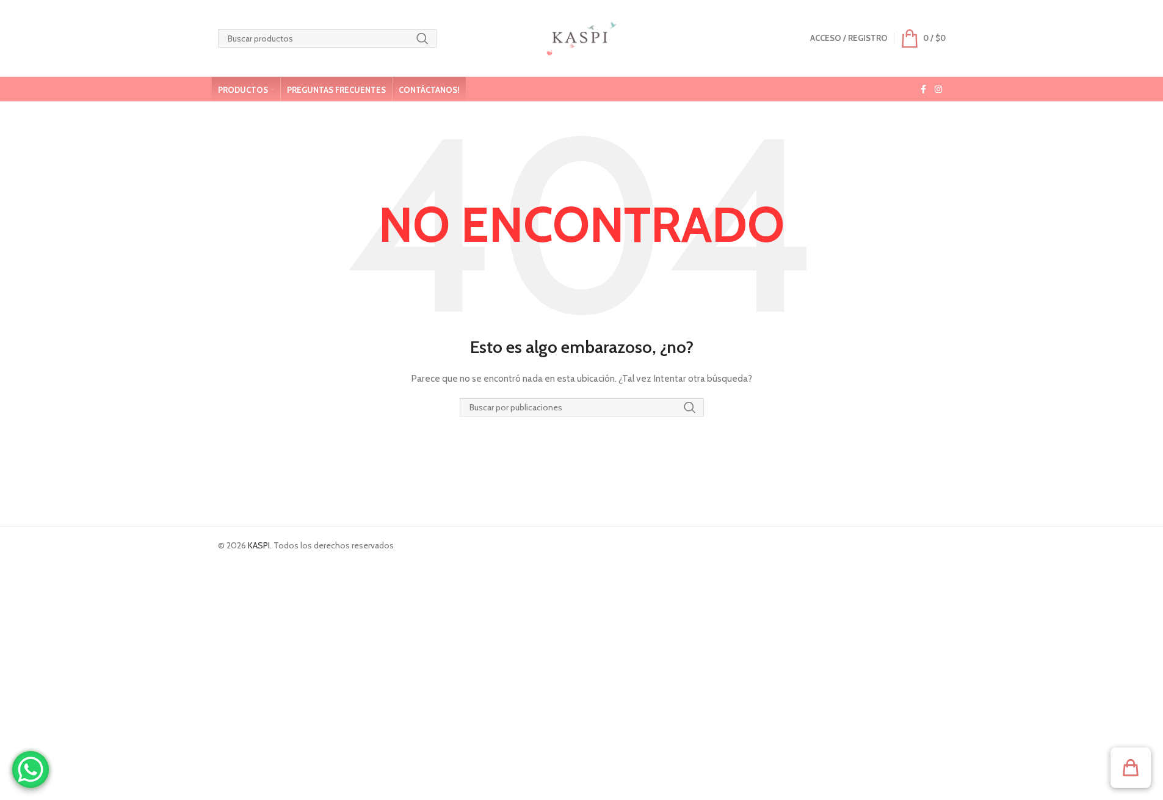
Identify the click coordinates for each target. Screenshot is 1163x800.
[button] (1130, 767)
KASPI (259, 545)
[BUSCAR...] (422, 38)
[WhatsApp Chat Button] (30, 769)
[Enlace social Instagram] (938, 89)
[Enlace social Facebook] (923, 89)
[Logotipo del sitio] (581, 37)
